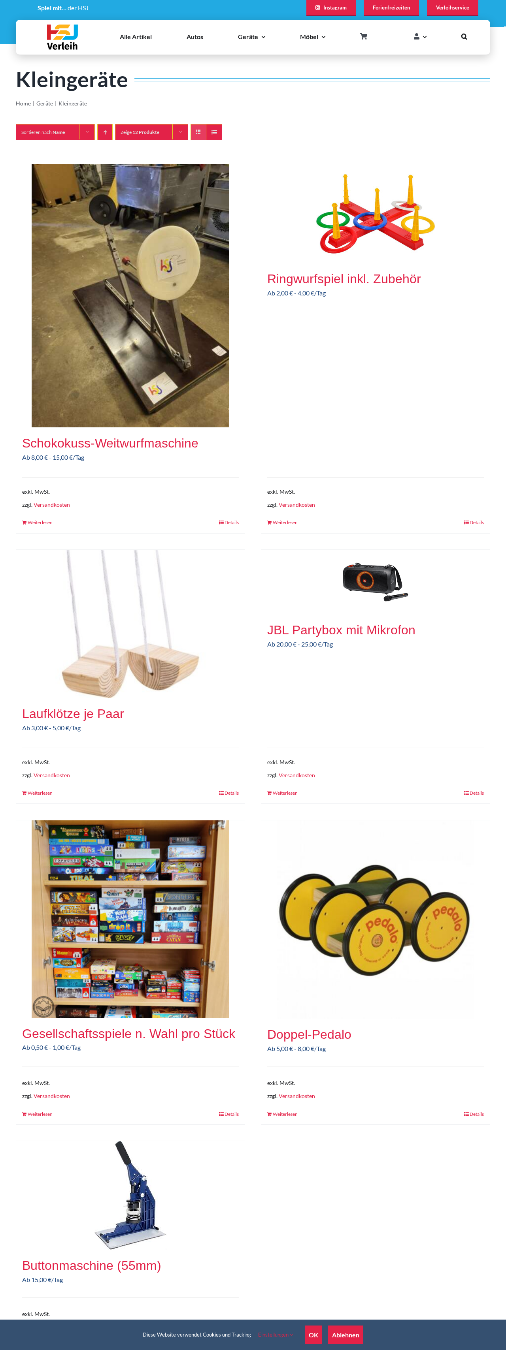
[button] (464, 37)
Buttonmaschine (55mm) (91, 1265)
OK (313, 1335)
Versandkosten (52, 504)
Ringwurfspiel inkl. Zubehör (344, 279)
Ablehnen (345, 1335)
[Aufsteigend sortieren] (105, 132)
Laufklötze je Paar (73, 714)
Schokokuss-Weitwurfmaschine (110, 443)
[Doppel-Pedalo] (375, 919)
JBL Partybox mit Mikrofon (341, 630)
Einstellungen (274, 1334)
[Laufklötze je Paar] (130, 624)
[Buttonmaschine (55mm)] (130, 1195)
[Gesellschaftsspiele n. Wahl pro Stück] (130, 919)
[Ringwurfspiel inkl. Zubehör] (375, 213)
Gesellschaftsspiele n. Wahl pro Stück (128, 1034)
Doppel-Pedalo (309, 1034)
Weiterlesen (40, 522)
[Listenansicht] (214, 132)
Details (232, 522)
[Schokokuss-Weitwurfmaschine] (130, 295)
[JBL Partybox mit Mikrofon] (375, 582)
